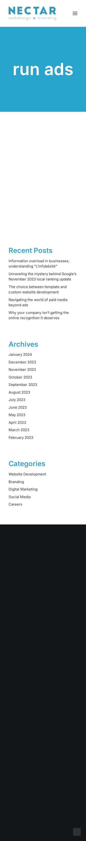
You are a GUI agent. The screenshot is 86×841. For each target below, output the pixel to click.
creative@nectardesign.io (43, 776)
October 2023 (20, 377)
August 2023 (19, 392)
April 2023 (17, 422)
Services (43, 661)
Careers (15, 504)
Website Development (27, 474)
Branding (16, 481)
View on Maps (43, 746)
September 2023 (23, 384)
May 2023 (17, 414)
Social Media (20, 497)
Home (43, 655)
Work (43, 667)
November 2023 (22, 369)
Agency (43, 680)
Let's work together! (43, 582)
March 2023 (19, 430)
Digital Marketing (23, 489)
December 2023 (22, 362)
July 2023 (17, 399)
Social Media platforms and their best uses (37, 186)
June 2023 (18, 407)
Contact (43, 686)
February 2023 (21, 437)
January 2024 (20, 354)
